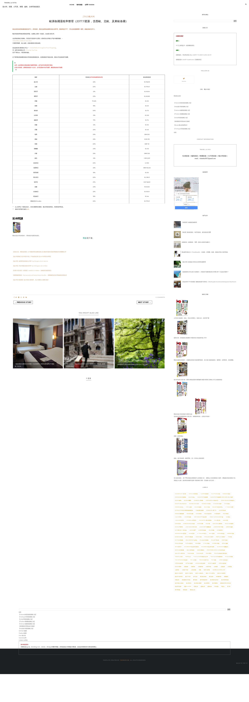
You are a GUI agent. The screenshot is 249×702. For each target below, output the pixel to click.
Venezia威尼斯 (212, 563)
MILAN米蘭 (211, 530)
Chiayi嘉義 (227, 503)
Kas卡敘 (208, 523)
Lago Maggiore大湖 (191, 527)
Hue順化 (228, 517)
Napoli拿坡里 (220, 533)
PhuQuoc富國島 (204, 540)
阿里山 (222, 586)
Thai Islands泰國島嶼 (216, 556)
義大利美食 (207, 583)
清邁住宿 (177, 579)
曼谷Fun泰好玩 (199, 573)
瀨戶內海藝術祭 (203, 579)
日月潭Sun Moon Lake (219, 570)
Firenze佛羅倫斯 (179, 513)
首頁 (175, 132)
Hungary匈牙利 (179, 520)
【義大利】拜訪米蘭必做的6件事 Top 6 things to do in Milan (29, 266)
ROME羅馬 (198, 543)
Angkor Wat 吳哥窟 (180, 493)
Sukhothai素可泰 (180, 553)
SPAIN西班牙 (178, 546)
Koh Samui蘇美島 (217, 523)
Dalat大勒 (207, 507)
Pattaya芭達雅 (179, 540)
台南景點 (230, 566)
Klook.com (177, 95)
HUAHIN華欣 (178, 517)
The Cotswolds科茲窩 (181, 560)
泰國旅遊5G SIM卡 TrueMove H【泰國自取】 (189, 59)
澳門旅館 (195, 579)
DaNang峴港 (197, 507)
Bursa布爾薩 (187, 500)
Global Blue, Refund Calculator (22, 41)
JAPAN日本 (178, 523)
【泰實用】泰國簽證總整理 (189, 222)
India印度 (225, 520)
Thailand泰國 (229, 556)
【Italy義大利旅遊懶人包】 (181, 106)
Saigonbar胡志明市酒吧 (207, 546)
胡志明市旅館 (178, 586)
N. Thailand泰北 (201, 533)
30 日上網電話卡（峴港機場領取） (185, 45)
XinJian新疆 (178, 566)
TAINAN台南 (190, 553)
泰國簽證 (226, 576)
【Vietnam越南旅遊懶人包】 (182, 110)
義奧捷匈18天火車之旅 (225, 583)
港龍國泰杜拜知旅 (186, 579)
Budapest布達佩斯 (202, 497)
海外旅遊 (79, 5)
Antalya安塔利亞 (193, 493)
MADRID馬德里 (202, 530)
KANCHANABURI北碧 (189, 523)
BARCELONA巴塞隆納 (180, 497)
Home (72, 5)
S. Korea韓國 (215, 543)
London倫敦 (229, 527)
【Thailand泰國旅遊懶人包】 (182, 114)
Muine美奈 (192, 533)
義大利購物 (214, 583)
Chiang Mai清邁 (206, 503)
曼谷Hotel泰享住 (210, 573)
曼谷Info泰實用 (221, 573)
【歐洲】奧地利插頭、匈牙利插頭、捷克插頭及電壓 (196, 232)
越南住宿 (203, 586)
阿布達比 (216, 586)
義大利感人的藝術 (179, 583)
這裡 (27, 209)
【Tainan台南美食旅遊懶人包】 (183, 103)
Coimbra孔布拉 (179, 507)
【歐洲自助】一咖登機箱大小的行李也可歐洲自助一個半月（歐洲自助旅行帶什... (34, 365)
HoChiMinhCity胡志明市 (200, 517)
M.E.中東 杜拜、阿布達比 (181, 530)
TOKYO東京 (208, 553)
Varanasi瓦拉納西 (200, 563)
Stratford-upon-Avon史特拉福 (216, 550)
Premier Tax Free (31, 50)
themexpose (124, 660)
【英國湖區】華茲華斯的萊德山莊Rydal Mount (81, 364)
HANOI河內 (199, 513)
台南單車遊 (208, 566)
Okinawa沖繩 (178, 536)
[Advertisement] (58, 687)
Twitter (184, 81)
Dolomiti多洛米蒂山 (217, 507)
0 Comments (160, 297)
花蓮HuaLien (187, 586)
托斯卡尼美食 (207, 570)
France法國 (190, 513)
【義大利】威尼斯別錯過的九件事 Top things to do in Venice (30, 261)
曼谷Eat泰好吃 (189, 573)
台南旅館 (223, 566)
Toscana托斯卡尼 (204, 560)
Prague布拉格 (179, 543)
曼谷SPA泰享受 (178, 576)
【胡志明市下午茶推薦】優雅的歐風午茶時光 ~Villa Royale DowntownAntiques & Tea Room (209, 282)
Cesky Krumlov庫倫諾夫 (227, 500)
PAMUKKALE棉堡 (208, 536)
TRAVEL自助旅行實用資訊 (220, 553)
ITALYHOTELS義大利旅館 (205, 520)
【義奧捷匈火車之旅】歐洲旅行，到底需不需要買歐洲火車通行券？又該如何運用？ (205, 272)
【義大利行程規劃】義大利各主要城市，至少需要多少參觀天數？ (30, 280)
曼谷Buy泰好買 (179, 573)
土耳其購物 (193, 570)
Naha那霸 (211, 533)
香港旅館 (185, 589)
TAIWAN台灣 (199, 553)
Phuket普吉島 (215, 540)
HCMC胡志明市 (208, 513)
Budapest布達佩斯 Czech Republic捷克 (221, 497)
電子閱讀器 (177, 589)
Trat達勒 (213, 560)
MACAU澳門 (192, 530)
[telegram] (18, 297)
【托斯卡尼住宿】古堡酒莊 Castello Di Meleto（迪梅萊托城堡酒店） (32, 270)
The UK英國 (193, 560)
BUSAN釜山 (192, 497)
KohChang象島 (229, 523)
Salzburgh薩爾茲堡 (222, 546)
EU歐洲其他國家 (200, 510)
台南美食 (177, 570)
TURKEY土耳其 (179, 556)
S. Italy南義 (206, 543)
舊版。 (88, 238)
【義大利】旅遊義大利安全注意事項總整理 (194, 262)
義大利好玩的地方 (214, 579)
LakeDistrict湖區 (218, 527)
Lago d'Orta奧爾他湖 (205, 527)
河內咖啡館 (218, 576)
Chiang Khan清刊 (194, 503)
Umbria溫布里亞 (223, 560)
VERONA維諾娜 (179, 563)
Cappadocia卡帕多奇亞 (212, 500)
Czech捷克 (189, 507)
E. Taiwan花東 (229, 507)
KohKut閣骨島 (179, 527)
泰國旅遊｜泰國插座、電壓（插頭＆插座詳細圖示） (196, 242)
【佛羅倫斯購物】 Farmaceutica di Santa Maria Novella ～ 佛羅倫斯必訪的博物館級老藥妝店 (39, 275)
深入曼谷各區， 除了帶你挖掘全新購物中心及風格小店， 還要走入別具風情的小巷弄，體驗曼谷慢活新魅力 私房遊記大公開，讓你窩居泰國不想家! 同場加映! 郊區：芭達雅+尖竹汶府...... (204, 479)
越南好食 (209, 586)
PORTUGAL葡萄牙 (220, 536)
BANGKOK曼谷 (226, 493)
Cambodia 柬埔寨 (198, 500)
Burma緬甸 (178, 500)
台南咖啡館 (200, 566)
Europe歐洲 (222, 510)
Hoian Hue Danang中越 (216, 517)
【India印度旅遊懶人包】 (181, 117)
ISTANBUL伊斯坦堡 (191, 520)
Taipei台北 (188, 556)
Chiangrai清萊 (217, 503)
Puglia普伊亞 (189, 543)
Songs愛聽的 (200, 550)
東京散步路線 (203, 576)
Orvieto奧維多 (189, 536)
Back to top (241, 663)
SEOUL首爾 (225, 543)
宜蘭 (200, 570)
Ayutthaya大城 (215, 493)
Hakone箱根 (187, 517)
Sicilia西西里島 (190, 550)
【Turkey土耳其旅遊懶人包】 (182, 128)
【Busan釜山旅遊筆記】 (181, 125)
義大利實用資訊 (225, 579)
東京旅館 (211, 576)
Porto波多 (225, 540)
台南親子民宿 (185, 570)
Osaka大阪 (199, 536)
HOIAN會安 (226, 513)
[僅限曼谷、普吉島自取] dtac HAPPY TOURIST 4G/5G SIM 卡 (193, 55)
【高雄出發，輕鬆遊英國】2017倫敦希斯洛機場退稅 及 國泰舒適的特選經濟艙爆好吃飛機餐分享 (39, 252)
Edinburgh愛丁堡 (211, 510)
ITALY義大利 (89, 17)
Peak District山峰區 (191, 540)
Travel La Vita (10, 3)
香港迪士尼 (192, 589)
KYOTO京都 (200, 523)
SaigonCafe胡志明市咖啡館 (191, 546)
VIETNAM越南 (189, 563)
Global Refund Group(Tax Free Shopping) (43, 48)
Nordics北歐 (230, 533)
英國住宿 (196, 586)
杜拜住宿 (195, 576)
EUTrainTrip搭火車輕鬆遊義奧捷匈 (184, 510)
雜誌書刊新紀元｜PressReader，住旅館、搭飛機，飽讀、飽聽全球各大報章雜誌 (205, 252)
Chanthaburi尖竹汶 (180, 503)
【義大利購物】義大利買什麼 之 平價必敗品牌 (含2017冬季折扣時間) (31, 256)
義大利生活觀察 (198, 583)
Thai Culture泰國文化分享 (200, 556)
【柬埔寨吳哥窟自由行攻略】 (182, 121)
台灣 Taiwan (89, 5)
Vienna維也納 (222, 563)
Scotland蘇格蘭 (179, 550)
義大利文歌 (188, 583)
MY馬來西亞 (220, 530)
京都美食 (193, 566)
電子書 (228, 586)
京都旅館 (186, 566)
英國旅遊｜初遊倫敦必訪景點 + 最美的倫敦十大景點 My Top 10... (136, 365)
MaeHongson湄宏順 (180, 533)
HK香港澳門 (217, 513)
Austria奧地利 (205, 493)
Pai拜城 (230, 536)
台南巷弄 (216, 566)
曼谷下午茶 (187, 576)
